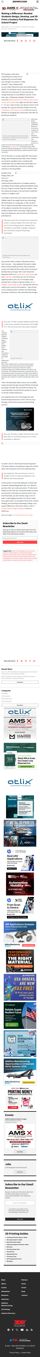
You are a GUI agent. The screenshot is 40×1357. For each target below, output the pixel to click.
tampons (29, 560)
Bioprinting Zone (12, 1254)
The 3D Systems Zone (13, 1249)
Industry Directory (8, 1313)
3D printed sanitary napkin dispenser (19, 552)
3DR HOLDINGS (20, 1346)
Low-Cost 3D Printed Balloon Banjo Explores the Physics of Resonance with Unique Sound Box (19, 673)
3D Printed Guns (6, 701)
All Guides (10, 1261)
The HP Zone (10, 1252)
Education (4, 29)
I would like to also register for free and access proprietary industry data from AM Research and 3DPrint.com (18, 1210)
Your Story (28, 515)
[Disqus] (20, 586)
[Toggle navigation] (2, 2)
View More (20, 682)
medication (21, 274)
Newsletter (5, 1291)
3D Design (24, 27)
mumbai (15, 560)
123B (13, 551)
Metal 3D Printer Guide (14, 1242)
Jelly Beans (9, 277)
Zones (23, 1284)
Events (4, 1287)
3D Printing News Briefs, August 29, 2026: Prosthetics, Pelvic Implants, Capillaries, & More (18, 677)
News (3, 1280)
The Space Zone (11, 1256)
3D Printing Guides (16, 1233)
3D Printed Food (6, 699)
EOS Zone (9, 1247)
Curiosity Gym (14, 146)
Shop (23, 1291)
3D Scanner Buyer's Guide (14, 1240)
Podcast (24, 1280)
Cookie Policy (26, 1352)
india (25, 558)
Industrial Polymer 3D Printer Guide (18, 1244)
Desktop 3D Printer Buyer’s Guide (17, 1237)
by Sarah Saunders (15, 27)
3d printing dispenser (28, 554)
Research (4, 1295)
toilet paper (30, 274)
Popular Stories (12, 29)
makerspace (7, 560)
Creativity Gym (18, 558)
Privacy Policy (14, 1352)
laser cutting (33, 558)
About (3, 1284)
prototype (22, 560)
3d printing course (15, 554)
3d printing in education (10, 556)
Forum (23, 1287)
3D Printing (31, 27)
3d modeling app (21, 551)
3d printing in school (25, 556)
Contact (24, 1295)
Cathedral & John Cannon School (12, 110)
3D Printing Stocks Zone (14, 1259)
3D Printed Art (6, 696)
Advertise (5, 1299)
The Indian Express (19, 515)
